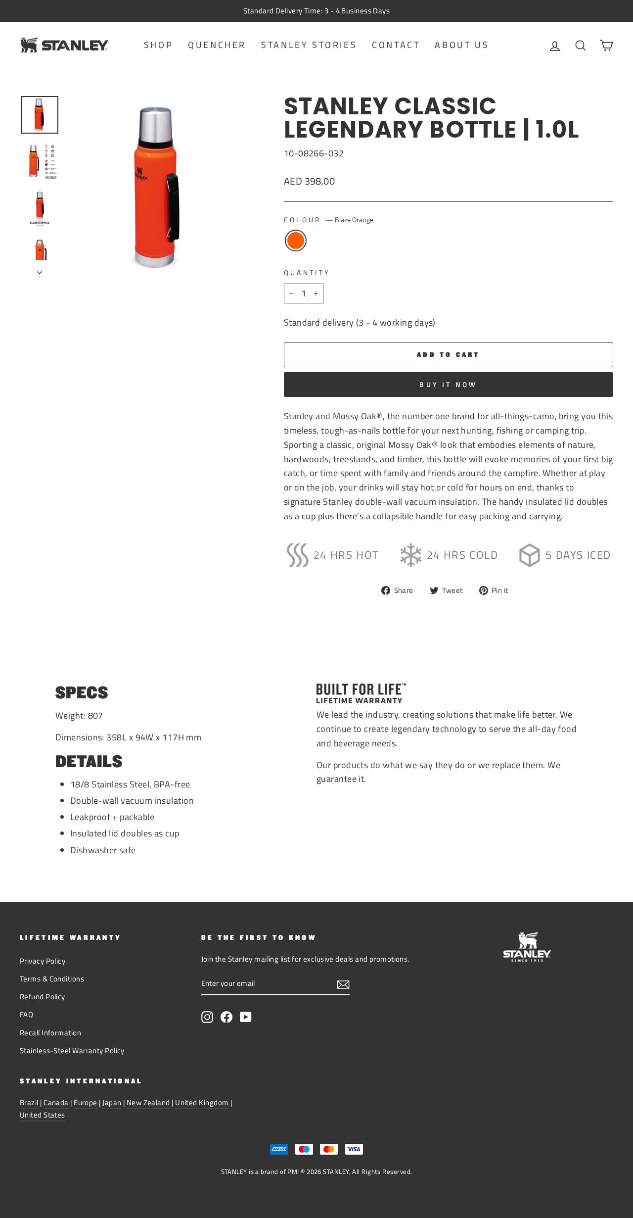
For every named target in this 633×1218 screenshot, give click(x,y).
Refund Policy (42, 996)
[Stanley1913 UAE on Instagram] (207, 1016)
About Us (462, 44)
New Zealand (148, 1102)
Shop (158, 44)
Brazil (29, 1102)
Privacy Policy (42, 961)
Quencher (217, 44)
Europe (85, 1102)
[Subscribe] (343, 984)
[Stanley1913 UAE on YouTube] (246, 1016)
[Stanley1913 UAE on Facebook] (226, 1016)
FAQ (26, 1014)
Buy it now (448, 384)
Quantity (307, 272)
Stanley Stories (309, 44)
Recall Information (50, 1032)
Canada (56, 1102)
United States (42, 1115)
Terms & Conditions (52, 978)
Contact (396, 44)
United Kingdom (201, 1102)
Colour (328, 219)
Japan (111, 1102)
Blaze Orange (296, 240)
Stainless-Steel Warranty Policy (72, 1050)
